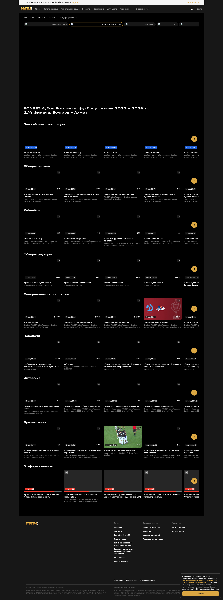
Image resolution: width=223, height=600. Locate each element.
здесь (75, 2)
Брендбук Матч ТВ (122, 535)
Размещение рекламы (153, 539)
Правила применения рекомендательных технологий (124, 551)
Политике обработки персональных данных (199, 581)
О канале (118, 527)
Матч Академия (121, 561)
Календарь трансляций (68, 18)
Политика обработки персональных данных (124, 544)
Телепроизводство (151, 527)
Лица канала (119, 557)
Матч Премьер (178, 527)
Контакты (118, 531)
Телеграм (118, 580)
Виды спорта (29, 18)
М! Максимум (178, 531)
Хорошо (201, 593)
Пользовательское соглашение (124, 587)
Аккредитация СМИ (151, 535)
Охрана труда (120, 539)
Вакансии (147, 531)
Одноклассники (147, 580)
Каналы (52, 18)
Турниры (41, 18)
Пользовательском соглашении (196, 583)
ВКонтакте (131, 580)
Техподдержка (194, 2)
